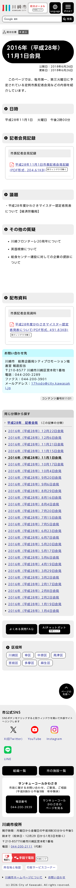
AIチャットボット (54, 629)
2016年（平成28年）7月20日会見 (34, 510)
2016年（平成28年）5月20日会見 (34, 544)
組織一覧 (19, 770)
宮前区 (13, 662)
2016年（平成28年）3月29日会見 (34, 570)
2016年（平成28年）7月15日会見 (34, 517)
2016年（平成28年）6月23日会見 (34, 530)
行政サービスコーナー (41, 867)
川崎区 (13, 655)
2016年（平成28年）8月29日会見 (34, 490)
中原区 (42, 655)
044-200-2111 (21, 846)
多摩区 (29, 662)
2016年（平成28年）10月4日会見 (34, 471)
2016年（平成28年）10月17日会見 (36, 464)
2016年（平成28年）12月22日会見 (36, 431)
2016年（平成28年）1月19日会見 (34, 604)
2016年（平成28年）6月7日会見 (33, 537)
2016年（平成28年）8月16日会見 (34, 497)
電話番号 (21, 804)
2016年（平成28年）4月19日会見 (34, 564)
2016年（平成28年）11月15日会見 (36, 451)
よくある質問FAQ (21, 629)
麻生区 (46, 662)
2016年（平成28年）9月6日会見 (33, 484)
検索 (69, 19)
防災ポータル (37, 8)
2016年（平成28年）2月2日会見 (33, 597)
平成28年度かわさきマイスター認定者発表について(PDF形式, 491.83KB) (39, 329)
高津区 (58, 655)
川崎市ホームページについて (24, 877)
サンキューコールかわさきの (54, 804)
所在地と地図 (12, 867)
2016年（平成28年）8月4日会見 (33, 504)
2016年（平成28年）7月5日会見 (33, 524)
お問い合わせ (56, 877)
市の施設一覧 (56, 770)
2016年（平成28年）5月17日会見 (34, 550)
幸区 (28, 655)
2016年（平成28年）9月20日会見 (34, 477)
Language (55, 11)
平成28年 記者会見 (22, 422)
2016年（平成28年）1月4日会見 (33, 610)
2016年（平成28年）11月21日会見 (36, 444)
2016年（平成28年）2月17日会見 (34, 584)
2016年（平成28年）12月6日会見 (34, 437)
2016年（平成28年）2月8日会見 (33, 590)
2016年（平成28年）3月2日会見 (33, 577)
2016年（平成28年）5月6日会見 (33, 557)
